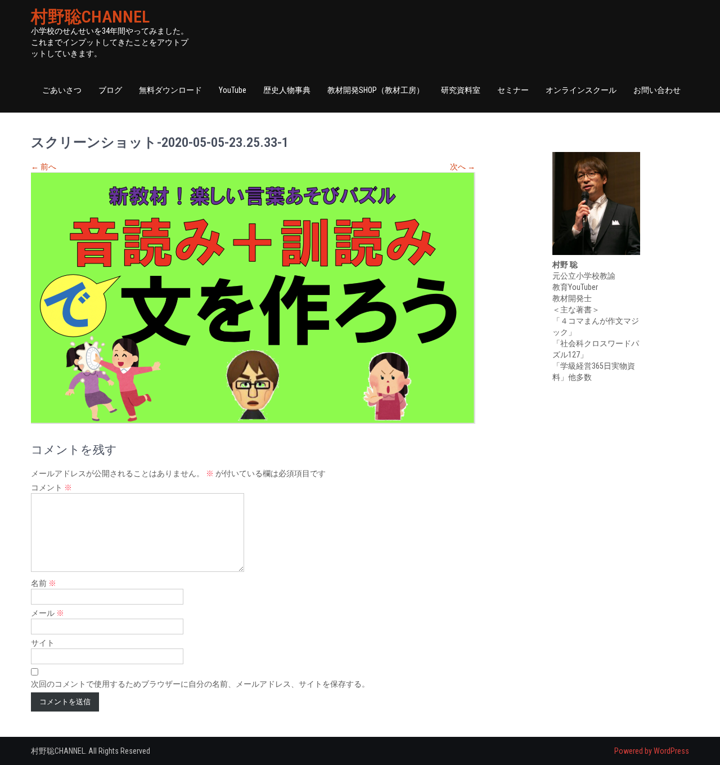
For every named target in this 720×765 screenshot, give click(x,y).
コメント (51, 487)
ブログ (110, 90)
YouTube (232, 90)
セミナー (513, 90)
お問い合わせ (657, 90)
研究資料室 (460, 90)
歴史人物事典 (286, 90)
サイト (43, 642)
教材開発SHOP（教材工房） (375, 90)
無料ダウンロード (170, 90)
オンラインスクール (581, 90)
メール (47, 613)
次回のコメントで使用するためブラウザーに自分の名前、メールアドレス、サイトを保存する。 (200, 683)
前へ (43, 166)
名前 (43, 583)
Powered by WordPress (651, 750)
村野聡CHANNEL (90, 16)
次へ (462, 166)
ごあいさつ (62, 90)
